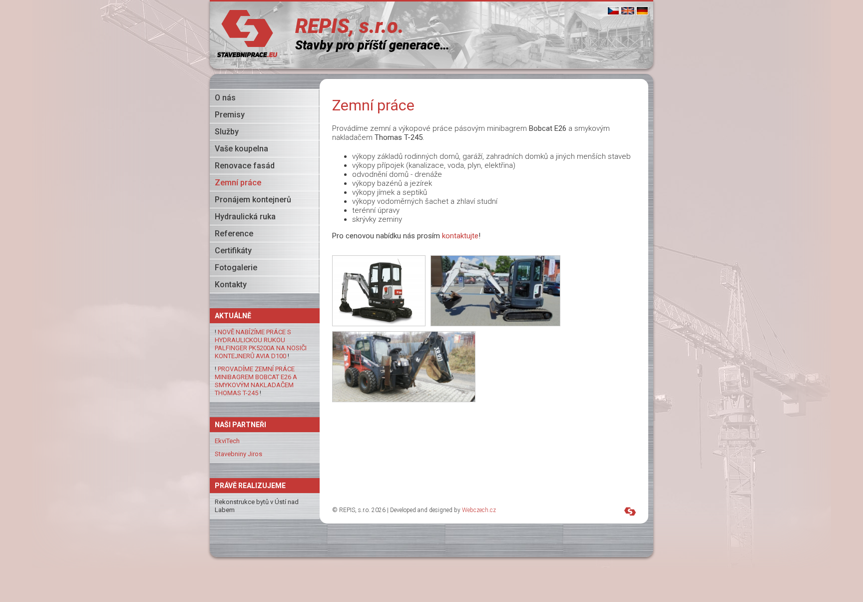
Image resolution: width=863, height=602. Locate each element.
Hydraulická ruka (245, 216)
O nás (225, 97)
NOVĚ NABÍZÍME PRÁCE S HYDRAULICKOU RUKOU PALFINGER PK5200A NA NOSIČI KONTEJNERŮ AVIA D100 (261, 344)
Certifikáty (233, 250)
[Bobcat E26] (379, 291)
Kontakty (231, 284)
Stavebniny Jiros (238, 454)
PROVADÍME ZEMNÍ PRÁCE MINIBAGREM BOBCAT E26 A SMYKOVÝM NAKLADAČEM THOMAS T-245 (256, 381)
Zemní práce (238, 182)
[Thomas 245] (404, 367)
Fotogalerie (236, 267)
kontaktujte (460, 235)
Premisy (230, 114)
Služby (227, 131)
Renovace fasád (245, 165)
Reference (234, 233)
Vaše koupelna (241, 148)
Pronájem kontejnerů (253, 199)
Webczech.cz (479, 510)
